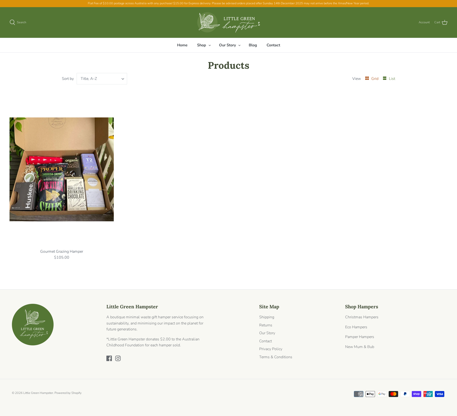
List (392, 78)
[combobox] (102, 78)
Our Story (227, 45)
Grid (375, 78)
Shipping (266, 317)
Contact (273, 45)
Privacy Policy (270, 349)
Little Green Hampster (38, 393)
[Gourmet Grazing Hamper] (62, 169)
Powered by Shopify (68, 393)
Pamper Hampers (359, 336)
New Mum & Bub (359, 346)
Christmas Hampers (361, 317)
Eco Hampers (356, 327)
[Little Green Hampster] (228, 22)
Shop (201, 45)
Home (182, 45)
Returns (265, 325)
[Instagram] (118, 358)
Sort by (68, 78)
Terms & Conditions (275, 357)
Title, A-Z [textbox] (89, 78)
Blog (253, 45)
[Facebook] (109, 358)
